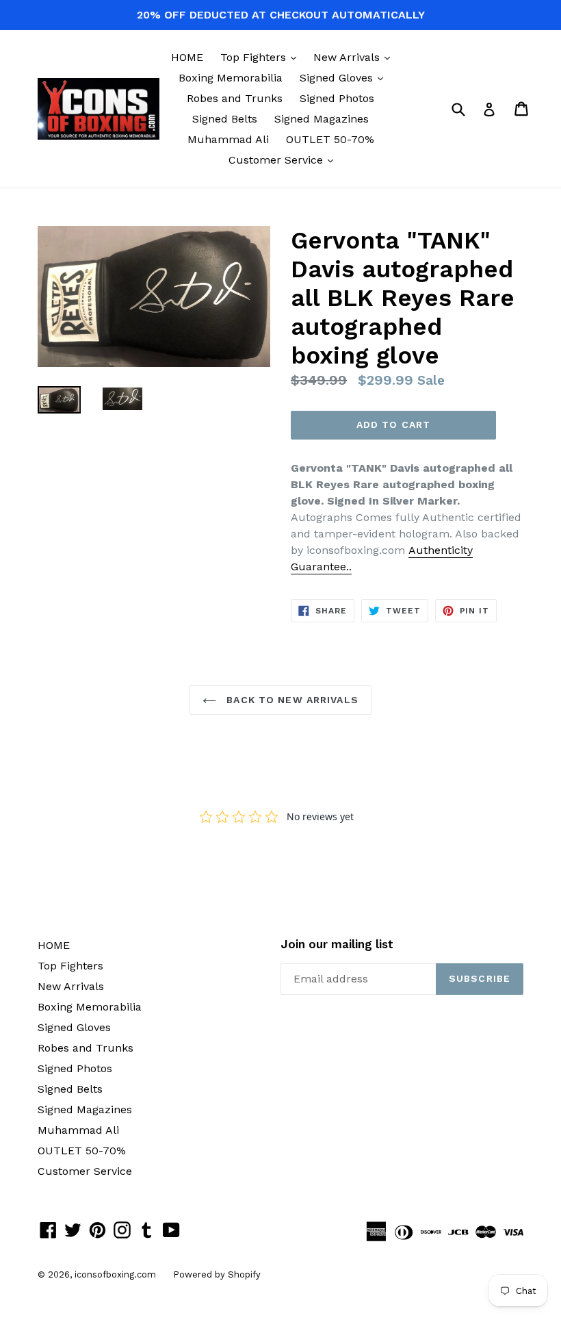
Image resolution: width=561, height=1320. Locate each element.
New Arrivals (355, 57)
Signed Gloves (345, 77)
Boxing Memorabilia (231, 77)
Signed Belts (224, 118)
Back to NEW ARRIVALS (290, 699)
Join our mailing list (336, 944)
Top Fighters (261, 57)
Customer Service (284, 159)
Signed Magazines (321, 118)
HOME (187, 57)
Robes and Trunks (235, 98)
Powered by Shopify (217, 1274)
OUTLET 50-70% (330, 139)
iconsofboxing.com (115, 1274)
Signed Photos (337, 98)
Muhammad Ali (228, 139)
